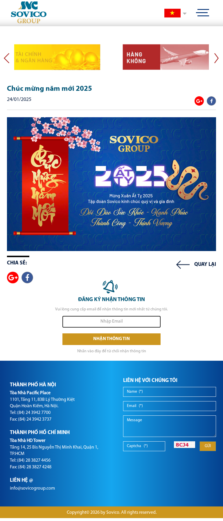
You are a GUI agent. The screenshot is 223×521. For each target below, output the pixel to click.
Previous (6, 58)
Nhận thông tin (111, 339)
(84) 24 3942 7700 (34, 412)
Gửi (208, 446)
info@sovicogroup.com (32, 488)
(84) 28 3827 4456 (34, 460)
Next (216, 58)
